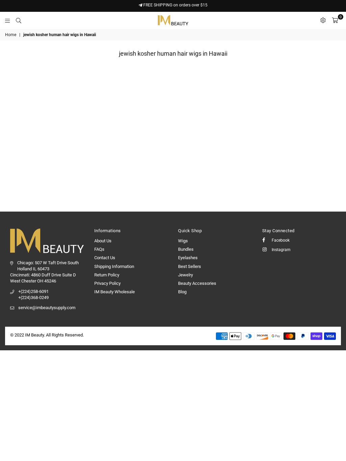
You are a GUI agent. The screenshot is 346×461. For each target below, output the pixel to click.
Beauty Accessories (197, 283)
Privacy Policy (107, 283)
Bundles (186, 249)
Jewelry (185, 274)
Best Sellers (189, 266)
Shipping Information (114, 266)
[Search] (18, 20)
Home (10, 34)
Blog (182, 291)
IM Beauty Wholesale (114, 291)
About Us (103, 240)
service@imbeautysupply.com (46, 307)
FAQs (99, 249)
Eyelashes (188, 257)
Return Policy (106, 274)
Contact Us (104, 257)
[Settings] (323, 20)
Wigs (183, 240)
